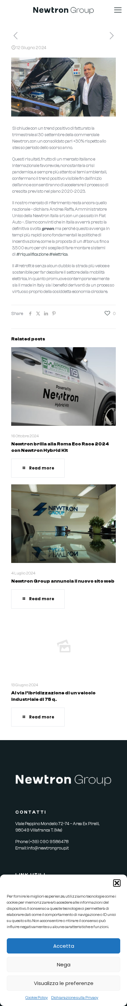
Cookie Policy (36, 997)
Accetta (63, 945)
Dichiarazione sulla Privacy (74, 997)
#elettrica (58, 254)
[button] (116, 883)
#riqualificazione (32, 254)
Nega (63, 964)
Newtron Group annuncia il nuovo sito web (62, 581)
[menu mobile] (118, 10)
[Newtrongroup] (63, 10)
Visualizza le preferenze (63, 983)
